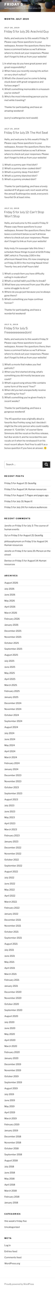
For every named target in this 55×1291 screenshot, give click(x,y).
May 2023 (9, 817)
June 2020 (9, 1028)
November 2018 (12, 1142)
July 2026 (9, 589)
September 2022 (13, 865)
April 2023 (9, 823)
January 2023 (11, 841)
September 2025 (13, 649)
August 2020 (11, 1016)
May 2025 (9, 673)
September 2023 (13, 793)
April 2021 (9, 968)
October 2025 (11, 643)
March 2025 (10, 685)
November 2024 (12, 709)
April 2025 (9, 679)
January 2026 (11, 625)
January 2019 (11, 1130)
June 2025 (9, 667)
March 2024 (10, 757)
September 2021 (13, 938)
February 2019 (11, 1124)
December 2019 (12, 1064)
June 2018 (9, 1172)
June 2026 (9, 594)
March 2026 (10, 612)
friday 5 (13, 4)
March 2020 (10, 1046)
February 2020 (12, 1052)
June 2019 (9, 1100)
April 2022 (9, 895)
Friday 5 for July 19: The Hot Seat (26, 132)
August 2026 (11, 582)
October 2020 (11, 1004)
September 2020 (13, 1010)
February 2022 (12, 907)
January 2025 (11, 697)
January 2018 (11, 1202)
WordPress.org (12, 1263)
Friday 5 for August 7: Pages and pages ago (26, 495)
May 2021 (9, 962)
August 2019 (11, 1088)
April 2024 (9, 751)
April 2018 (9, 1184)
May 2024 (9, 745)
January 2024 (11, 769)
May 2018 (9, 1178)
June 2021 (9, 956)
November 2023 (12, 781)
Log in (7, 1245)
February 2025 (12, 691)
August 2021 (11, 944)
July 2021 (9, 950)
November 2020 (12, 998)
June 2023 (9, 811)
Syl (6, 535)
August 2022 (11, 871)
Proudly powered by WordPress (19, 1284)
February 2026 (12, 619)
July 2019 (9, 1094)
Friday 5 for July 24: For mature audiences (25, 507)
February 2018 (11, 1196)
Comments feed (12, 1257)
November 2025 (12, 637)
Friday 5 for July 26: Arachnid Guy (26, 31)
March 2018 (10, 1190)
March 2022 (10, 901)
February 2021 (11, 980)
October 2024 (11, 715)
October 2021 (11, 931)
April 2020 (9, 1040)
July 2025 (9, 661)
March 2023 (10, 829)
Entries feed (10, 1251)
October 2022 (11, 859)
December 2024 (12, 703)
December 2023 (12, 775)
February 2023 (12, 835)
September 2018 (13, 1154)
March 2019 (10, 1118)
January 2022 (11, 914)
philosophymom (12, 541)
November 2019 (12, 1070)
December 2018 (12, 1136)
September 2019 (13, 1082)
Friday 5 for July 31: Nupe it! (18, 501)
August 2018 (11, 1160)
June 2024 (9, 739)
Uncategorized (12, 1227)
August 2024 (11, 727)
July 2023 (9, 805)
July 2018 (9, 1166)
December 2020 (12, 992)
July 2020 (9, 1022)
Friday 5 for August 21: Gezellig (20, 483)
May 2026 (9, 600)
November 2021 (12, 925)
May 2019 (9, 1106)
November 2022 (12, 853)
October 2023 (11, 787)
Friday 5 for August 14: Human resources (25, 489)
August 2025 (11, 655)
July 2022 (9, 877)
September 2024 (13, 721)
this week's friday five (15, 1221)
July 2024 (9, 733)
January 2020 (11, 1058)
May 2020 (9, 1034)
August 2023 (11, 799)
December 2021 (12, 920)
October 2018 (11, 1148)
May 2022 (9, 889)
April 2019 (9, 1112)
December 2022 (12, 847)
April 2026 (9, 606)
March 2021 (10, 974)
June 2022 (9, 883)
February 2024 (12, 763)
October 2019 (11, 1076)
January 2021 (11, 986)
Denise (8, 560)
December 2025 (12, 631)
